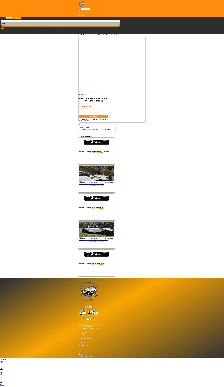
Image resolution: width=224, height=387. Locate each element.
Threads (1, 381)
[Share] (1, 385)
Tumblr (1, 370)
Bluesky (1, 379)
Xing (1, 373)
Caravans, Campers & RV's (63, 30)
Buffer (1, 383)
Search (79, 8)
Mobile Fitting (32, 30)
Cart (84, 30)
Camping (53, 30)
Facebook (1, 361)
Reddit (1, 372)
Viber (1, 364)
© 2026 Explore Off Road (85, 356)
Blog (77, 30)
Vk (0, 371)
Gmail (1, 382)
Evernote (1, 377)
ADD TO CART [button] (100, 152)
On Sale (26, 30)
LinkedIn (1, 363)
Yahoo (1, 374)
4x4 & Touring (39, 30)
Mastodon (2, 378)
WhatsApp (2, 366)
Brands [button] (72, 30)
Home (79, 34)
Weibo (1, 376)
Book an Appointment (91, 30)
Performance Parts (90, 34)
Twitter (1, 362)
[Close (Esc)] (0, 385)
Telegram (1, 365)
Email (1, 384)
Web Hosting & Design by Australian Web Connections (89, 328)
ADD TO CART (93, 116)
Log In (80, 30)
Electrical (47, 30)
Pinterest (1, 369)
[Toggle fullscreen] (2, 385)
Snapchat (1, 368)
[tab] (97, 124)
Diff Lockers (96, 34)
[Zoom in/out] (3, 385)
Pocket (1, 375)
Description (81, 124)
